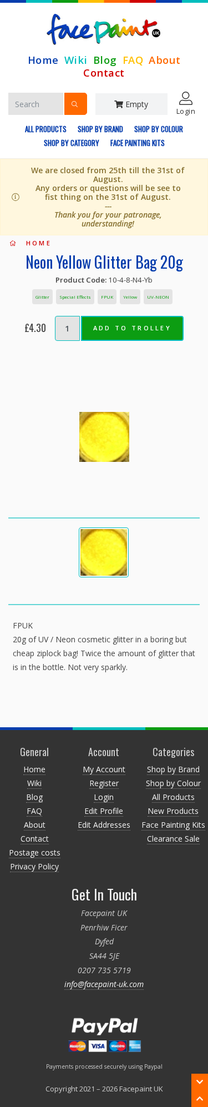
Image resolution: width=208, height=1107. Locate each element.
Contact (104, 72)
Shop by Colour (158, 128)
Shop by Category (71, 142)
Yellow (130, 297)
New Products (173, 811)
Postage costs (34, 852)
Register (104, 783)
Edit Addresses (104, 824)
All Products (46, 128)
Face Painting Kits (137, 142)
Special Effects (75, 297)
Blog (105, 59)
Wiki (76, 59)
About (165, 59)
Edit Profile (103, 811)
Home (43, 59)
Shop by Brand (100, 128)
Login (104, 797)
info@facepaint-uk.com (104, 984)
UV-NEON (158, 297)
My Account (104, 769)
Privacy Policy (34, 866)
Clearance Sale (173, 838)
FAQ (133, 59)
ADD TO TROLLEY (132, 328)
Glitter (42, 297)
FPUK (107, 297)
